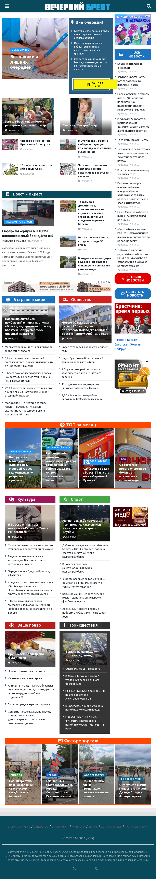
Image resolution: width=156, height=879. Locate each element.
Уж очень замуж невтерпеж (25, 678)
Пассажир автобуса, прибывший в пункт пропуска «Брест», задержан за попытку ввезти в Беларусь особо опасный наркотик (28, 326)
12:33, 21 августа (129, 207)
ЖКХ (123, 459)
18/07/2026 (90, 803)
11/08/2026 (16, 537)
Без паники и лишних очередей (24, 62)
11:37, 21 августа (129, 224)
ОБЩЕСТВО (41, 826)
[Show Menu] (7, 6)
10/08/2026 (17, 487)
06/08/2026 (86, 250)
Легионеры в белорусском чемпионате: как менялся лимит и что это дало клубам (83, 526)
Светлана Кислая (21, 75)
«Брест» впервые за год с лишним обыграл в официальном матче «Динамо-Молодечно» (83, 582)
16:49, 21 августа (129, 89)
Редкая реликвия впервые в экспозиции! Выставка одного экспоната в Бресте (27, 560)
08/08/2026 (36, 241)
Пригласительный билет (96, 462)
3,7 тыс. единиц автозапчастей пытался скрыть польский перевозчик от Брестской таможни (29, 362)
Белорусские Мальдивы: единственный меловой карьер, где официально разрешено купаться (21, 469)
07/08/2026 (86, 229)
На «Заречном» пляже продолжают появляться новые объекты (96, 788)
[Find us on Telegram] (79, 868)
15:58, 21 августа (129, 114)
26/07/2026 (17, 803)
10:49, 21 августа (129, 245)
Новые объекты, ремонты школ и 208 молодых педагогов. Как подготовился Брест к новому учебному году (85, 328)
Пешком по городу (19, 222)
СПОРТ (93, 826)
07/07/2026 (127, 803)
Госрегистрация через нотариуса (29, 704)
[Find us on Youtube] (90, 868)
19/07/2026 (54, 803)
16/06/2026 (16, 663)
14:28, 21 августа (129, 144)
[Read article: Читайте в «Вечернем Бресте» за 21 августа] (10, 144)
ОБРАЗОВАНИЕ (20, 50)
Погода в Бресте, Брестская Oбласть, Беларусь (128, 344)
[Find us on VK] (63, 868)
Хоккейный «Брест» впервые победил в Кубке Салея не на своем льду (84, 612)
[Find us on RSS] (96, 868)
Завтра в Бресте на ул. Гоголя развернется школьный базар (131, 80)
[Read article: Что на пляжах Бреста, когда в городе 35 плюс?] (68, 241)
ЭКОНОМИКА (60, 826)
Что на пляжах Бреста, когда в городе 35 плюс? (93, 241)
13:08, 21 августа (129, 178)
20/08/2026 (28, 149)
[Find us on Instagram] (85, 868)
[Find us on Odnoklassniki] (68, 868)
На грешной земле (58, 448)
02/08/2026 (127, 487)
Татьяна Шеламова (14, 241)
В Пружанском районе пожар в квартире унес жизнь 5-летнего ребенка (91, 34)
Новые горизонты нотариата (26, 671)
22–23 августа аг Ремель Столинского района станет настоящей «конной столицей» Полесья (28, 392)
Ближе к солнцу (21, 451)
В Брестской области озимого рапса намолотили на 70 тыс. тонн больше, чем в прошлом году (28, 377)
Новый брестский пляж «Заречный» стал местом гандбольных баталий (21, 788)
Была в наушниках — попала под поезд (81, 653)
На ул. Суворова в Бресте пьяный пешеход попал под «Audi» (132, 216)
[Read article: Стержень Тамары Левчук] (85, 116)
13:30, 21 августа (129, 165)
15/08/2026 (54, 487)
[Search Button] (149, 6)
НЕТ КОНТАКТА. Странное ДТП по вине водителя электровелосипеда (85, 694)
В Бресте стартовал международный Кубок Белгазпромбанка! (77, 568)
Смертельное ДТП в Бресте (82, 668)
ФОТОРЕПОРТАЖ (94, 775)
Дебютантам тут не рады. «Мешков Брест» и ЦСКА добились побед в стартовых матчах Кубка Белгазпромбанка (132, 257)
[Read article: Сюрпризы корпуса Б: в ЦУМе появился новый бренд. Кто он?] (28, 213)
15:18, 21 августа (129, 135)
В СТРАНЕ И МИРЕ (19, 826)
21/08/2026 (41, 75)
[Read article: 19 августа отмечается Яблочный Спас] (10, 169)
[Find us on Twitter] (74, 868)
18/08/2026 (86, 181)
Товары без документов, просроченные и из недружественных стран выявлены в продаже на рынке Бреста (91, 212)
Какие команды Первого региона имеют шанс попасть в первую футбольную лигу (83, 597)
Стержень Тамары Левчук (80, 125)
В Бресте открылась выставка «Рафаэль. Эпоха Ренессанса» (28, 528)
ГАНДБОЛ (16, 775)
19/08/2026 (86, 157)
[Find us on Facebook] (58, 868)
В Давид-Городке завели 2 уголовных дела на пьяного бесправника (82, 680)
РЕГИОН (52, 775)
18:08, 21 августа (129, 72)
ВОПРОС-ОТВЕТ (111, 826)
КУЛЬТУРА (78, 826)
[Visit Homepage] (77, 6)
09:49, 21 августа (129, 270)
